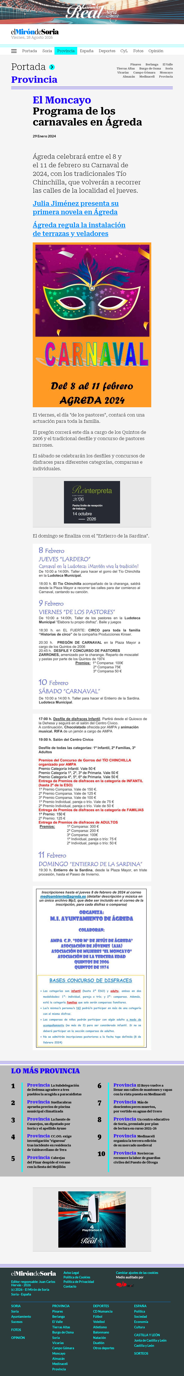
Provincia (66, 51)
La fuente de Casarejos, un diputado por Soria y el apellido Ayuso (48, 1124)
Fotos (138, 51)
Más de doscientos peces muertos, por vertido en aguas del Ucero (138, 1107)
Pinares (135, 64)
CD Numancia (102, 1311)
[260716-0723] (92, 1219)
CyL (124, 51)
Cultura (139, 1327)
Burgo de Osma (150, 68)
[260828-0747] (92, 11)
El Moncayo (62, 100)
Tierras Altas (126, 68)
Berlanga (152, 64)
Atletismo (100, 1327)
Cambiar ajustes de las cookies (137, 1273)
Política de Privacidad (79, 1282)
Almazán (129, 76)
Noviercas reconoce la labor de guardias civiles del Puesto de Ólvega (137, 1158)
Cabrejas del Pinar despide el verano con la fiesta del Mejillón (48, 1162)
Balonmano (101, 1332)
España (87, 51)
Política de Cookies (77, 1277)
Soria (47, 51)
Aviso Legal (71, 1273)
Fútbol (97, 1316)
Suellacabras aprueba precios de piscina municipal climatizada (49, 1107)
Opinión (156, 51)
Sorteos (141, 1353)
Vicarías (123, 72)
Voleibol (99, 1322)
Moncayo (166, 72)
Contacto (70, 1286)
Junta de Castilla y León (150, 1340)
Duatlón (98, 1343)
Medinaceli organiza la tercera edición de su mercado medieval (135, 1140)
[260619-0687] (92, 502)
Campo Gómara (144, 72)
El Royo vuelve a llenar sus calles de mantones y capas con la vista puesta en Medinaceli (143, 1090)
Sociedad (140, 1316)
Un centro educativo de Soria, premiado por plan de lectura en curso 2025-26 (141, 1124)
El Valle (168, 64)
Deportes (107, 51)
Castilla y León (147, 1335)
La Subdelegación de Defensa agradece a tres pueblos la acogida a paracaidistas (54, 1090)
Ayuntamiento (21, 1316)
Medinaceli (147, 76)
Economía (141, 1322)
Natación (99, 1338)
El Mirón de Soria (50, 31)
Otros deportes (103, 1348)
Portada (29, 51)
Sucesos (16, 1322)
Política (139, 1311)
